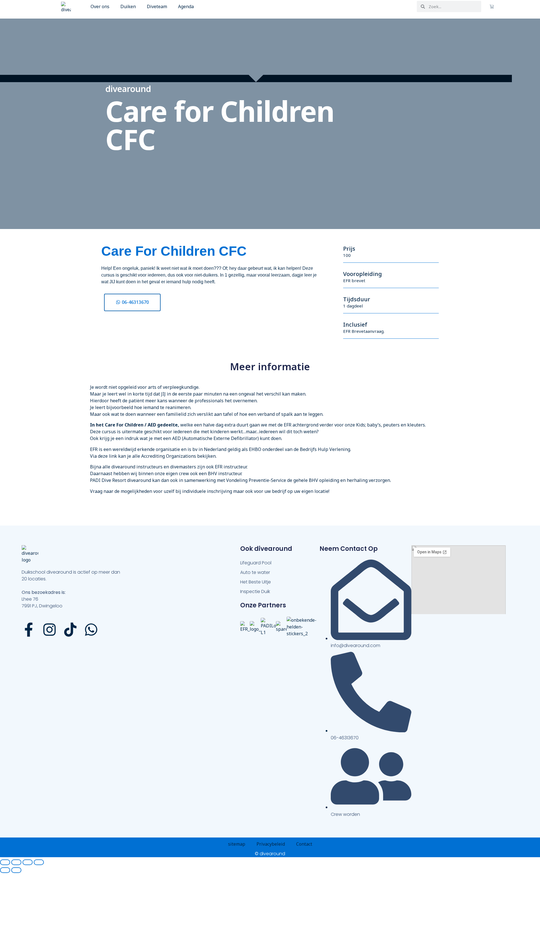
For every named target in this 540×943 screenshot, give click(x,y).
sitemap (236, 844)
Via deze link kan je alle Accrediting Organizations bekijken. (153, 456)
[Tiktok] (70, 630)
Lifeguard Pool (255, 563)
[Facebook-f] (29, 630)
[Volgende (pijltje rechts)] (16, 870)
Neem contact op (349, 548)
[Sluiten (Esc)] (39, 862)
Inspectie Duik (255, 591)
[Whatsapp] (91, 630)
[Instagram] (49, 630)
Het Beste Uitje (255, 582)
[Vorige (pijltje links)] (5, 870)
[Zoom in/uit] (5, 862)
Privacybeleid (270, 844)
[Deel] (27, 862)
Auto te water (255, 572)
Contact (304, 844)
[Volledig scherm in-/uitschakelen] (16, 862)
